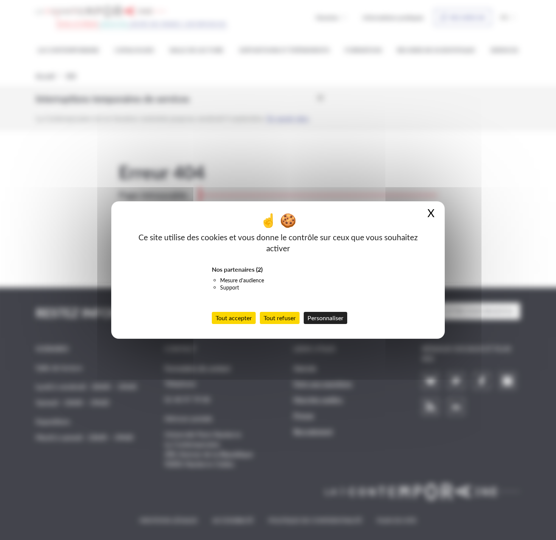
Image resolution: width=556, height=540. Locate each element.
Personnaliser (325, 318)
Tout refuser (280, 318)
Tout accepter (234, 318)
